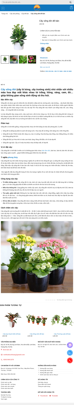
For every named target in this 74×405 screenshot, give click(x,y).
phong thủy (13, 157)
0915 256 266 (49, 71)
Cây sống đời (8, 89)
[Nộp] (70, 2)
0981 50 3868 (68, 71)
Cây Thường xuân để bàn (62, 334)
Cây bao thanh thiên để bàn (12, 334)
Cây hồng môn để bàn (37, 334)
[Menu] (3, 8)
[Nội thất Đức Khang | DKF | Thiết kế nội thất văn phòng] (37, 7)
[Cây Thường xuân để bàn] (62, 320)
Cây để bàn (25, 13)
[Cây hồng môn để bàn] (37, 320)
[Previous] (1, 323)
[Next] (72, 323)
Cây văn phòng (14, 13)
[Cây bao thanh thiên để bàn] (11, 320)
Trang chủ (4, 13)
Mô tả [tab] (3, 84)
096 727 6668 (58, 71)
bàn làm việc (46, 150)
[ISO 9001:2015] (42, 50)
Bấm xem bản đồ (45, 67)
